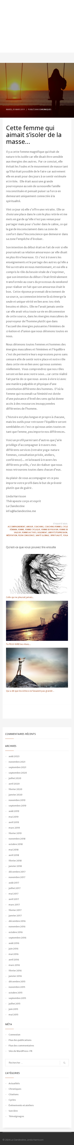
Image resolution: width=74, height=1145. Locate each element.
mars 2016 (14, 965)
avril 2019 (14, 822)
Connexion (14, 1034)
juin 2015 (13, 1009)
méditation (11, 535)
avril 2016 (14, 959)
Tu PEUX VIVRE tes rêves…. (18, 644)
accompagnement (16, 527)
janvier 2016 (15, 976)
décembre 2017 (17, 871)
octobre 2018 (16, 844)
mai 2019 (14, 816)
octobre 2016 (16, 932)
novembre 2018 (17, 838)
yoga (65, 535)
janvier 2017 (15, 915)
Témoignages (16, 1116)
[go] (64, 1062)
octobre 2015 (15, 992)
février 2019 (15, 833)
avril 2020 (14, 783)
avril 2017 (14, 899)
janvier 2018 (15, 866)
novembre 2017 (17, 877)
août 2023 (14, 756)
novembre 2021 (17, 761)
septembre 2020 (18, 772)
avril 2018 (14, 855)
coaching (39, 527)
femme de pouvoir (49, 529)
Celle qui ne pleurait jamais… (20, 597)
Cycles (12, 1099)
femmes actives (29, 532)
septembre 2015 (17, 998)
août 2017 (14, 882)
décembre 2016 (17, 921)
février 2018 (15, 860)
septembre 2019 (17, 805)
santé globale (42, 535)
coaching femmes (53, 527)
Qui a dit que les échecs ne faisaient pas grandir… (30, 690)
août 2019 (14, 811)
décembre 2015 (17, 981)
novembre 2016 (17, 926)
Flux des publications (20, 1040)
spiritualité (56, 535)
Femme (21, 529)
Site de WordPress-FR (20, 1051)
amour (29, 527)
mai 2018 (13, 849)
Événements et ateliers (21, 1105)
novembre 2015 (17, 987)
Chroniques (45, 109)
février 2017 (15, 910)
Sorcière (13, 1110)
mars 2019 (14, 827)
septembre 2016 (17, 937)
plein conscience (26, 535)
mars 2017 (14, 904)
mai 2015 (13, 1014)
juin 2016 (13, 948)
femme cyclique (32, 529)
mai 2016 (14, 954)
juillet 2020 (15, 778)
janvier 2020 (15, 794)
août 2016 (14, 943)
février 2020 (15, 789)
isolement (42, 532)
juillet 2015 (14, 1003)
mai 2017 (13, 893)
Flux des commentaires (21, 1045)
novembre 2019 (17, 800)
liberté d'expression (57, 532)
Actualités (14, 1083)
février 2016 (15, 970)
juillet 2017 (14, 888)
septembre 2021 (17, 767)
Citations (14, 1094)
